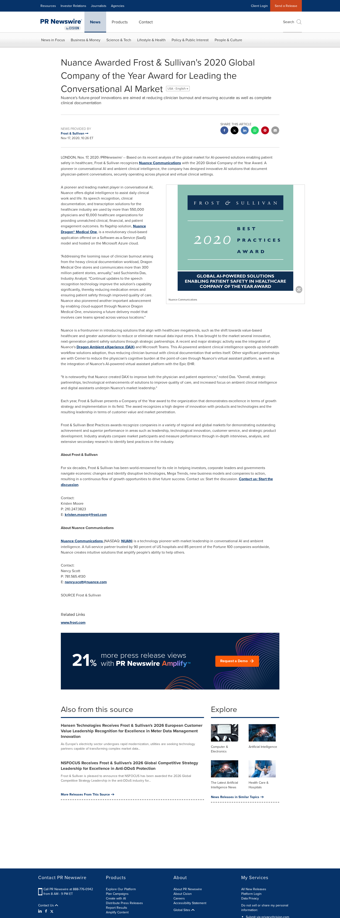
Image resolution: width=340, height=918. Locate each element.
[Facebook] (46, 911)
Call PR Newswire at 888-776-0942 (68, 889)
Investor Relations (73, 5)
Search (288, 21)
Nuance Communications (160, 163)
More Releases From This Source (85, 794)
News (95, 22)
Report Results (116, 907)
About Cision (182, 893)
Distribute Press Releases (124, 903)
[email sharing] (275, 130)
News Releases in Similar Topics (235, 797)
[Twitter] (52, 911)
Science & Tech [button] (118, 39)
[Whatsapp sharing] (255, 130)
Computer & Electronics (219, 749)
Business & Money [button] (85, 39)
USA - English (176, 88)
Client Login (259, 5)
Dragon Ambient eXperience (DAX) (106, 347)
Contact (146, 22)
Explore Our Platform (121, 889)
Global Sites (182, 910)
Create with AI (116, 898)
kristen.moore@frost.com (86, 514)
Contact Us (46, 905)
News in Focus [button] (53, 39)
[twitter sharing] (234, 130)
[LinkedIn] (40, 911)
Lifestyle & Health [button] (151, 39)
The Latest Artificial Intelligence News (224, 785)
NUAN (126, 541)
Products (120, 22)
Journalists (98, 5)
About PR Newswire (187, 889)
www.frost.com (73, 622)
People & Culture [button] (228, 39)
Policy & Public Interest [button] (190, 39)
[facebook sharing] (224, 130)
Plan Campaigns (117, 893)
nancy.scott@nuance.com (86, 582)
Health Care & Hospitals (259, 785)
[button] (235, 238)
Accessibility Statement (189, 903)
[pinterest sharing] (265, 130)
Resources (48, 5)
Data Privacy (250, 898)
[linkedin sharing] (245, 130)
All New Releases (253, 889)
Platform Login (251, 893)
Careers (179, 898)
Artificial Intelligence (263, 746)
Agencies (117, 5)
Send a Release (286, 5)
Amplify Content (117, 912)
